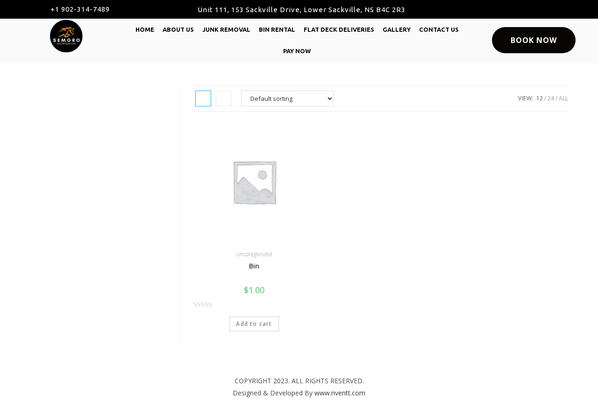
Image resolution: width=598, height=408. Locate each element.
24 (551, 98)
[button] (76, 9)
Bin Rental (277, 29)
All (563, 98)
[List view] (224, 98)
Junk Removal (226, 29)
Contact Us (439, 29)
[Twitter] (531, 9)
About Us (178, 29)
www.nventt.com (339, 392)
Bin (254, 265)
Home (144, 29)
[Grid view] (203, 98)
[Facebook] (510, 9)
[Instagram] (552, 9)
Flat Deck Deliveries (339, 29)
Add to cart (254, 324)
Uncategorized (254, 254)
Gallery (397, 29)
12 (539, 98)
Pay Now (297, 51)
